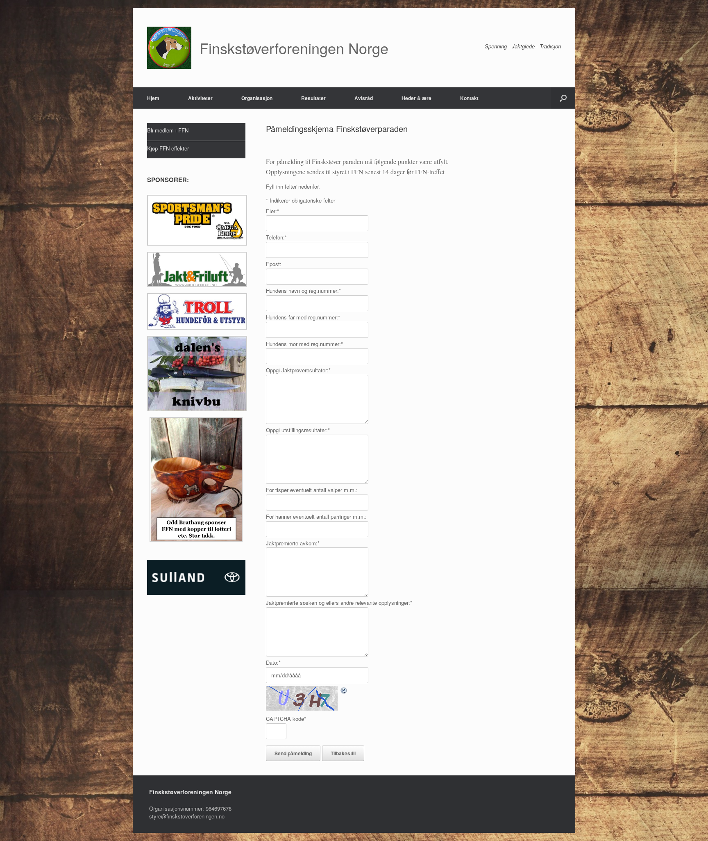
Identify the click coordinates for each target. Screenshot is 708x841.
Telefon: (276, 237)
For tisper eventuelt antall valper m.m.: (312, 490)
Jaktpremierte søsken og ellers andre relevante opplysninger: (339, 602)
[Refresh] (344, 690)
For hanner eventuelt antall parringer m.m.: (316, 516)
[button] (563, 98)
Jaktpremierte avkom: (293, 543)
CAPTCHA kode (286, 718)
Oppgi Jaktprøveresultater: (298, 370)
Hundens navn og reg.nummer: (303, 290)
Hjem (153, 98)
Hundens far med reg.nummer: (303, 317)
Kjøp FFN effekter (168, 148)
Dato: (273, 662)
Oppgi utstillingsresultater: (298, 430)
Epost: (273, 264)
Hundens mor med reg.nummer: (304, 344)
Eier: (272, 211)
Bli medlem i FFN (167, 130)
